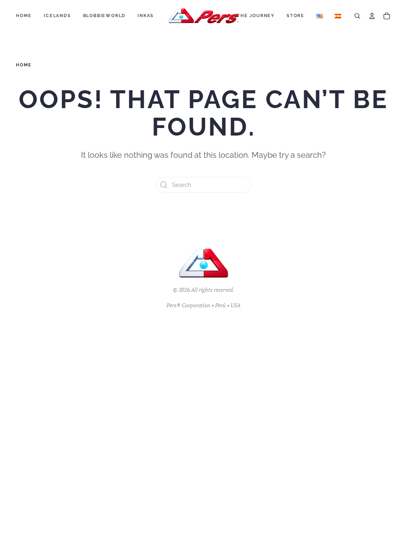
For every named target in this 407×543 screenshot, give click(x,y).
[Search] (357, 16)
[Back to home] (203, 16)
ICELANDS (57, 15)
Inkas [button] (146, 15)
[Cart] (386, 16)
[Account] (372, 16)
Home (24, 15)
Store (295, 15)
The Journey (256, 15)
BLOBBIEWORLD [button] (104, 15)
